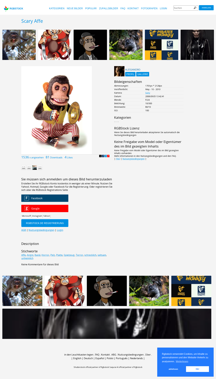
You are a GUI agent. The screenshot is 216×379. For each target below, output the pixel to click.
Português (122, 358)
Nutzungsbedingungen (133, 158)
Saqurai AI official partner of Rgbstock (125, 367)
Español (99, 358)
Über (148, 354)
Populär (91, 8)
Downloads (56, 157)
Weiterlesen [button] (182, 361)
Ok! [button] (197, 369)
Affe (23, 255)
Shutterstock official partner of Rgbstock (91, 367)
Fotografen (149, 8)
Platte (59, 255)
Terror (79, 255)
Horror (45, 255)
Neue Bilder (75, 8)
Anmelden (206, 7)
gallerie (142, 74)
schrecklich (90, 255)
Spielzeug (69, 255)
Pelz (52, 255)
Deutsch (88, 358)
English (77, 358)
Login (163, 8)
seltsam (102, 255)
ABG (113, 354)
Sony (147, 92)
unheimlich (27, 258)
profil (130, 74)
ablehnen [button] (173, 369)
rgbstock (16, 8)
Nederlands (136, 358)
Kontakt (133, 8)
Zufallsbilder (108, 8)
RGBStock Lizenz (126, 128)
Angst (30, 255)
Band (37, 255)
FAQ (122, 8)
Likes (70, 157)
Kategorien (57, 8)
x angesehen (37, 157)
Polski (110, 358)
